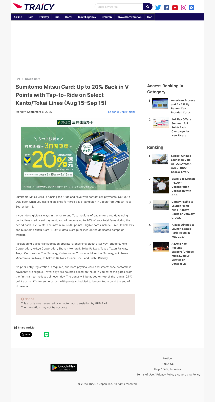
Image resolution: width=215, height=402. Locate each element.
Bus (56, 17)
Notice (167, 358)
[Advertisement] (107, 47)
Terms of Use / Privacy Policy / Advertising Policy (168, 374)
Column (107, 17)
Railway (44, 17)
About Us (168, 363)
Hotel (68, 17)
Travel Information (129, 17)
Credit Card (32, 79)
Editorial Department (121, 111)
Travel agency (87, 17)
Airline (18, 17)
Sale (30, 17)
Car (149, 17)
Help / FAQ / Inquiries (167, 369)
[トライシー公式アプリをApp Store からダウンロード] (32, 367)
